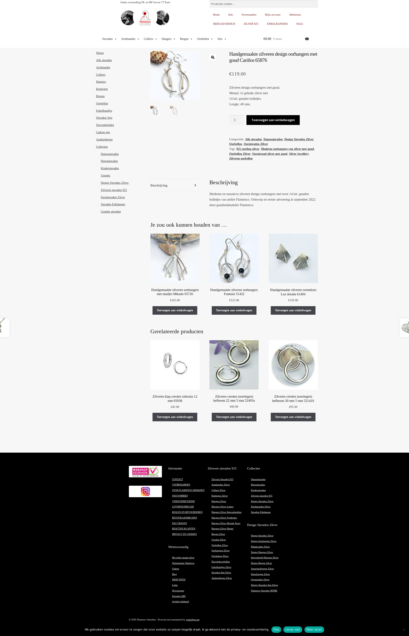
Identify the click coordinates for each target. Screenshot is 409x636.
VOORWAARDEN (181, 485)
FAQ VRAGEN (179, 523)
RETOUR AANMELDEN (184, 518)
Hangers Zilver (219, 501)
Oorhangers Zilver (221, 550)
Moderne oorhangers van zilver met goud (287, 149)
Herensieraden (109, 161)
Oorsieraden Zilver (256, 144)
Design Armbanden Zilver (264, 541)
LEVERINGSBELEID (183, 507)
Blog (174, 574)
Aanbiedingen (104, 139)
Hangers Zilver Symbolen (224, 518)
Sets (219, 39)
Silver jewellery (299, 153)
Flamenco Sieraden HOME (264, 591)
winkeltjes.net (192, 620)
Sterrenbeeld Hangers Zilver (265, 557)
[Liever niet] (404, 629)
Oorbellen (203, 39)
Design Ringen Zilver (261, 563)
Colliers (148, 39)
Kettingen (102, 89)
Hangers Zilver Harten (222, 528)
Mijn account (273, 14)
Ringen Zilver (218, 534)
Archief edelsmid (180, 601)
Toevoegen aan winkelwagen (273, 120)
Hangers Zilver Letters (222, 507)
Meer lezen (314, 629)
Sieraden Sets (104, 117)
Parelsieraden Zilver (113, 197)
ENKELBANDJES (277, 23)
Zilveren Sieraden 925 (222, 479)
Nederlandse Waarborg (183, 563)
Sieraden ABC (179, 596)
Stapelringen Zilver (260, 574)
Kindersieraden (110, 168)
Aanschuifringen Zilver (262, 569)
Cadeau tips (103, 132)
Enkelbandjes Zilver (221, 567)
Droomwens (178, 591)
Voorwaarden (249, 14)
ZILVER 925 (251, 23)
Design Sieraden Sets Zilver (264, 585)
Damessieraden (273, 139)
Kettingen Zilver (220, 496)
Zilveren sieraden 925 (114, 190)
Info (230, 14)
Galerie (175, 569)
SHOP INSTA (179, 579)
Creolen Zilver (219, 540)
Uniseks (105, 175)
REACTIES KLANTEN (183, 528)
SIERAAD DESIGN (224, 23)
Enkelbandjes (104, 110)
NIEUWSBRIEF (180, 496)
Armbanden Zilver (221, 485)
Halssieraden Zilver (260, 547)
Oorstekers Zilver (220, 556)
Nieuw (100, 53)
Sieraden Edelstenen (113, 204)
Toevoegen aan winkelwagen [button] (175, 310)
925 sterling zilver (247, 149)
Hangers (166, 39)
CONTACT (177, 479)
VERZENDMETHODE (183, 501)
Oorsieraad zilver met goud (269, 153)
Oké (276, 629)
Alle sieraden (253, 139)
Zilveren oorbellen (241, 158)
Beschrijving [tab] (158, 185)
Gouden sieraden (111, 211)
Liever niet (292, 629)
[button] (212, 57)
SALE (299, 23)
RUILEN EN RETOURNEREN (187, 512)
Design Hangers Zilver (262, 552)
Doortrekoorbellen (221, 562)
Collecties (102, 146)
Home (216, 14)
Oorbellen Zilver (240, 153)
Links (175, 585)
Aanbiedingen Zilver (222, 578)
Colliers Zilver (219, 490)
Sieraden (107, 39)
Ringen (184, 39)
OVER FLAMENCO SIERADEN (188, 490)
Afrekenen (295, 14)
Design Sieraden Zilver (299, 139)
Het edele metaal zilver (183, 557)
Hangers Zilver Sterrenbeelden (227, 512)
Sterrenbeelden (105, 125)
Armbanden (128, 39)
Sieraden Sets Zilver (221, 572)
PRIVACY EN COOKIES (184, 534)
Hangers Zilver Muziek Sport (226, 523)
